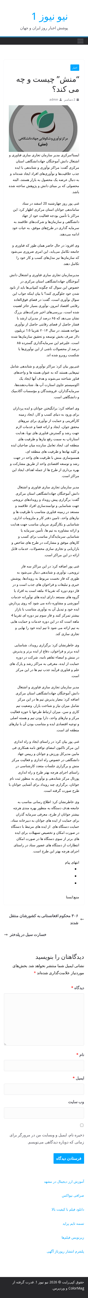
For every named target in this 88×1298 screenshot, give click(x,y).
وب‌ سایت (76, 1101)
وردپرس (59, 1288)
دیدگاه (77, 987)
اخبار (74, 67)
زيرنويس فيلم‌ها (73, 1237)
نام (80, 1054)
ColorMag (76, 1288)
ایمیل (78, 1078)
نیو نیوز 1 (49, 16)
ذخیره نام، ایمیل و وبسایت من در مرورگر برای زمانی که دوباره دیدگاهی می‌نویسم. (47, 1138)
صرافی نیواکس (73, 1195)
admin (53, 99)
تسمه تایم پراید (73, 1223)
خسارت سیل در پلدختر (28, 934)
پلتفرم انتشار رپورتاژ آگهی (65, 1251)
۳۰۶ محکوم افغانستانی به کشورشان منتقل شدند (43, 919)
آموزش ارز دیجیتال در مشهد (64, 1181)
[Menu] (80, 41)
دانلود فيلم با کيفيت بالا (68, 1209)
